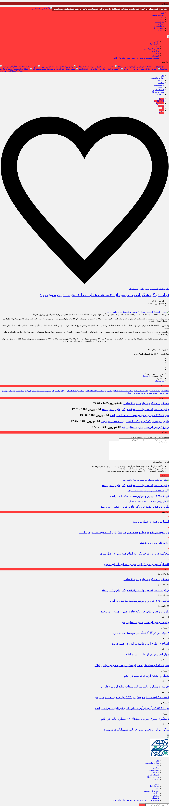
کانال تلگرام (159, 101)
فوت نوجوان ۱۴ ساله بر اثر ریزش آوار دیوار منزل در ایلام (141, 66)
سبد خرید (155, 53)
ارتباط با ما (154, 44)
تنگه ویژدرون (7, 391)
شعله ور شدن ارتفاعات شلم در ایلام (146, 675)
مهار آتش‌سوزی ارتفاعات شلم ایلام (147, 654)
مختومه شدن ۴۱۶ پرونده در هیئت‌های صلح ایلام (95, 66)
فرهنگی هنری (159, 26)
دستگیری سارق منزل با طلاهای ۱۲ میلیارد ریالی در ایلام (135, 718)
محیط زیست (159, 22)
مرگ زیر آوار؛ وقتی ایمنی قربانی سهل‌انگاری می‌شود (136, 729)
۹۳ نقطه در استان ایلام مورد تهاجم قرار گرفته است (100, 69)
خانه (162, 13)
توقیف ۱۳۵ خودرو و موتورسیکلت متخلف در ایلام (139, 415)
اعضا (157, 46)
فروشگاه (155, 55)
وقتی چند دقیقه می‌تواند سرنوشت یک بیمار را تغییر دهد (135, 409)
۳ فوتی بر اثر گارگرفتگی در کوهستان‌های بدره (141, 632)
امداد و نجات (139, 391)
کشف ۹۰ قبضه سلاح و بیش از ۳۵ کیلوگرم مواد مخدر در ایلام (132, 697)
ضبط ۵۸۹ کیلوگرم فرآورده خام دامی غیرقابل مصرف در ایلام (132, 708)
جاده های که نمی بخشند (154, 543)
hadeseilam (147, 376)
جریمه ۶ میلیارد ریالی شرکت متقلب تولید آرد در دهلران (135, 686)
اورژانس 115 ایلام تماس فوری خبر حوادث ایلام (32, 391)
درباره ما (155, 51)
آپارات (161, 110)
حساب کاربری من (151, 48)
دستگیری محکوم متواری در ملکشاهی (146, 403)
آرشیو (156, 41)
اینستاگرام (160, 103)
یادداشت (161, 31)
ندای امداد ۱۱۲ (129, 393)
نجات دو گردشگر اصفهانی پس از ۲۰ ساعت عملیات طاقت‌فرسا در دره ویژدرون (104, 295)
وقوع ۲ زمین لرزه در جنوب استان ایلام (145, 427)
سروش (161, 106)
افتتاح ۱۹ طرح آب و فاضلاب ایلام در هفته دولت (140, 643)
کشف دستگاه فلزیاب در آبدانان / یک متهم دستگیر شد (54, 69)
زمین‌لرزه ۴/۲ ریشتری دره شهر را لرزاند (56, 66)
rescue (166, 391)
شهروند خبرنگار (158, 28)
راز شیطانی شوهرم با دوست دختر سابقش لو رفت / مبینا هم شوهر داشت (124, 532)
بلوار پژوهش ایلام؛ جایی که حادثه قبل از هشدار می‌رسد (135, 421)
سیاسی (161, 19)
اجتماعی (161, 17)
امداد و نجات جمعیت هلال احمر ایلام (118, 391)
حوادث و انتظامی (158, 15)
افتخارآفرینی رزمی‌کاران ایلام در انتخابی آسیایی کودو (136, 564)
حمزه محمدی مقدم (161, 393)
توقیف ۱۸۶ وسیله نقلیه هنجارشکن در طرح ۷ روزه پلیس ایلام (131, 665)
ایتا (163, 108)
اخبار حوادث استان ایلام (154, 391)
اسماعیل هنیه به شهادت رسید (151, 521)
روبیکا (161, 99)
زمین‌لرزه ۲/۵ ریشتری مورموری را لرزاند (140, 69)
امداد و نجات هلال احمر (94, 391)
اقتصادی (161, 24)
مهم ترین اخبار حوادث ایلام (140, 289)
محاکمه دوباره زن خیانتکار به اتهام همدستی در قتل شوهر (134, 553)
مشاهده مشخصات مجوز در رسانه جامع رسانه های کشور (136, 58)
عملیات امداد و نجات (144, 393)
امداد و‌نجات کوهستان (75, 391)
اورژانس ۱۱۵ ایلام (58, 391)
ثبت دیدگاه (164, 475)
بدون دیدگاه (159, 381)
